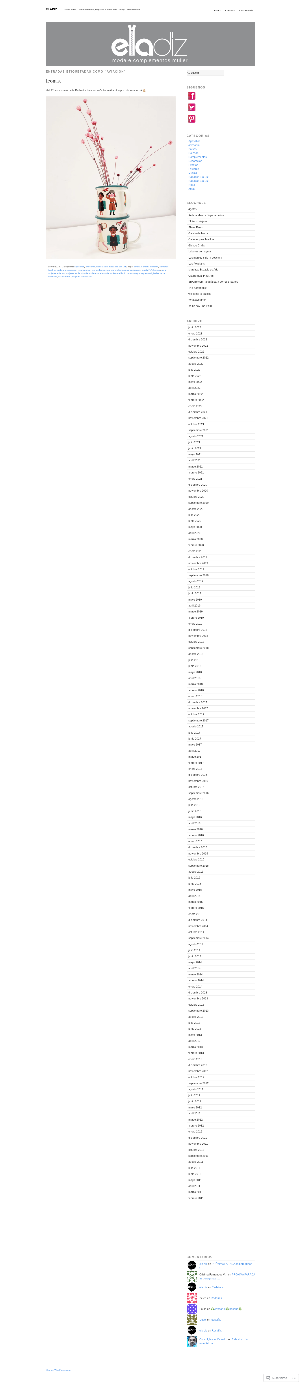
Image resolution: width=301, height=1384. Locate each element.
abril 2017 (194, 750)
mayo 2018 (195, 672)
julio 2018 (194, 660)
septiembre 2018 (198, 648)
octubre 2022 (196, 351)
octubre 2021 (196, 424)
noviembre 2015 (198, 853)
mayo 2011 (195, 1180)
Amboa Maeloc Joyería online (206, 215)
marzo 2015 (195, 901)
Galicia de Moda (198, 233)
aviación (154, 266)
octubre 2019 (196, 569)
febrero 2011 (196, 1198)
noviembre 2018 (198, 635)
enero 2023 (195, 333)
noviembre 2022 (198, 345)
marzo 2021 (195, 466)
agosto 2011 (195, 1161)
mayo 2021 (195, 454)
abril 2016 (194, 823)
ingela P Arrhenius (151, 270)
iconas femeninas (101, 270)
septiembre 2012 (198, 1083)
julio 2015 (194, 877)
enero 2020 (195, 551)
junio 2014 (194, 956)
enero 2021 (195, 478)
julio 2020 (194, 514)
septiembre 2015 (198, 865)
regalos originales (150, 273)
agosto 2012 (195, 1089)
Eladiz (51, 9)
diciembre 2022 (197, 339)
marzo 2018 (195, 684)
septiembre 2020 (198, 502)
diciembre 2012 (197, 1065)
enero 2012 (195, 1131)
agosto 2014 (195, 944)
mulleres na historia (99, 273)
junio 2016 (194, 811)
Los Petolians (196, 263)
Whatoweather (197, 299)
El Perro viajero (197, 221)
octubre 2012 (196, 1077)
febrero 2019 (196, 617)
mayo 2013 (195, 1035)
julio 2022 (194, 369)
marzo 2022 (195, 394)
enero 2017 (195, 768)
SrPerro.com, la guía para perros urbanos (213, 281)
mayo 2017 (195, 744)
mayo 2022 (195, 381)
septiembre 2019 (198, 575)
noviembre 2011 (198, 1143)
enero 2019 (195, 623)
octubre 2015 (196, 859)
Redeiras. (217, 1287)
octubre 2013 (196, 1004)
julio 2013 (194, 1022)
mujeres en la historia (77, 273)
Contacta (230, 10)
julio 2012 (194, 1095)
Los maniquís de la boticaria (205, 257)
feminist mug (84, 270)
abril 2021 (194, 460)
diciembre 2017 (197, 702)
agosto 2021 (195, 436)
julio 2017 (194, 732)
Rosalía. (216, 1319)
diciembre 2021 (197, 412)
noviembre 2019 (198, 563)
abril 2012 (194, 1113)
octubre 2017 (196, 714)
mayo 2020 (195, 527)
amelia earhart (141, 266)
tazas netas (64, 276)
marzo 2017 (195, 756)
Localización (246, 10)
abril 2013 (194, 1040)
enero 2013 (195, 1059)
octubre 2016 (196, 787)
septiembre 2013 (198, 1010)
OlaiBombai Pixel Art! (201, 275)
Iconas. (53, 80)
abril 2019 (194, 605)
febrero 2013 (196, 1053)
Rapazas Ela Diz (117, 266)
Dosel (202, 1319)
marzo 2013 (195, 1047)
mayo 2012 (195, 1107)
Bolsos (192, 149)
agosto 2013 (195, 1016)
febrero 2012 (196, 1125)
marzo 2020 (195, 539)
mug (164, 270)
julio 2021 (194, 442)
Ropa (191, 184)
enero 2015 (195, 914)
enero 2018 (195, 696)
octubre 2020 (196, 496)
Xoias (191, 188)
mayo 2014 (195, 962)
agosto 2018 (195, 653)
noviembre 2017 (198, 708)
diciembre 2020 (197, 484)
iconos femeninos (120, 270)
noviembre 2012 (198, 1071)
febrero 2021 (196, 472)
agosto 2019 (195, 581)
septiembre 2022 (198, 357)
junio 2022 (194, 375)
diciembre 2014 (197, 920)
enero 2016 (195, 841)
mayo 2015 (195, 889)
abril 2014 (194, 968)
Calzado (193, 153)
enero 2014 (195, 986)
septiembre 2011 (198, 1155)
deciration (59, 270)
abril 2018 (194, 678)
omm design (134, 273)
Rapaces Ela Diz (198, 176)
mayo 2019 (195, 599)
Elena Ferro (195, 227)
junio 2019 (194, 593)
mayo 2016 (195, 817)
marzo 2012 (195, 1119)
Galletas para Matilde (201, 239)
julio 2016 (194, 805)
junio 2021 (194, 448)
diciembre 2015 (197, 847)
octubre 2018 (196, 641)
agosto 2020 (195, 509)
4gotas (192, 209)
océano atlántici (118, 273)
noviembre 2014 (198, 926)
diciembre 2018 (197, 629)
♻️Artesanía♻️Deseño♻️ (226, 1309)
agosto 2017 (195, 726)
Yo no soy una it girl (200, 306)
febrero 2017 (196, 762)
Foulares (193, 169)
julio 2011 (194, 1168)
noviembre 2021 (198, 418)
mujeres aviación (56, 273)
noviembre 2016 (198, 781)
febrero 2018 (196, 690)
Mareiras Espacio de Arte (203, 269)
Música (192, 173)
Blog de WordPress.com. (58, 1370)
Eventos (193, 165)
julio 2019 (194, 587)
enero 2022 (195, 406)
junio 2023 (194, 327)
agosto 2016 (195, 799)
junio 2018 (194, 666)
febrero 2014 (196, 980)
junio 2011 (194, 1174)
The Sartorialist (197, 287)
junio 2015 (194, 883)
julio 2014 (194, 950)
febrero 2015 (196, 907)
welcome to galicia (199, 293)
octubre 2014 (196, 932)
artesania (90, 266)
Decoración (102, 266)
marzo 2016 (195, 829)
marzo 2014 (195, 974)
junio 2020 (194, 520)
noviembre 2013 (198, 998)
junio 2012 (194, 1101)
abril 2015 (194, 896)
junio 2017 (194, 738)
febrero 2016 (196, 835)
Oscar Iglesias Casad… (213, 1339)
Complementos (197, 157)
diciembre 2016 (197, 774)
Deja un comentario (82, 276)
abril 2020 (194, 533)
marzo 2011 (195, 1192)
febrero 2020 (196, 545)
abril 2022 (194, 387)
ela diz (203, 1264)
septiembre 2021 (198, 430)
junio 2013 (194, 1028)
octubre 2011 (196, 1149)
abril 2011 (194, 1186)
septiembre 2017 (198, 720)
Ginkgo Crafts (196, 245)
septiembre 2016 (198, 793)
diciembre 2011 (197, 1137)
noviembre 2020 (198, 490)
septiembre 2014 (198, 938)
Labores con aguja (199, 251)
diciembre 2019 (197, 557)
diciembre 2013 (197, 992)
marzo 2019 (195, 611)
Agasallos (79, 266)
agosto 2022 (195, 363)
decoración (70, 270)
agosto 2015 (195, 871)
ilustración (135, 270)
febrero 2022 (196, 400)
